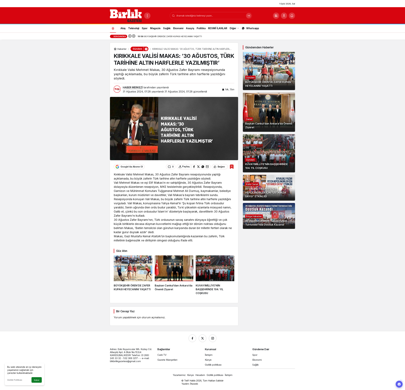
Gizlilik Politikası (14, 380)
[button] (276, 16)
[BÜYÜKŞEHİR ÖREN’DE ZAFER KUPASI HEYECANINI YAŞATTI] (133, 275)
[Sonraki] (134, 36)
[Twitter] (202, 338)
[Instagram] (212, 338)
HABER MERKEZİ (133, 87)
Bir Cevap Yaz (125, 311)
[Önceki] (130, 36)
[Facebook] (192, 338)
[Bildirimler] (292, 16)
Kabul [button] (36, 380)
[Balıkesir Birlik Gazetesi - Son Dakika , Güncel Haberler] (126, 15)
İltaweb (194, 383)
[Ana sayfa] (113, 28)
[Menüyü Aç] (147, 16)
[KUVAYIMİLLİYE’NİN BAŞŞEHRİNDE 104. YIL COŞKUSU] (215, 275)
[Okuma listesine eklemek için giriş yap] (231, 166)
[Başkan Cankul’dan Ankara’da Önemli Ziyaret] (174, 275)
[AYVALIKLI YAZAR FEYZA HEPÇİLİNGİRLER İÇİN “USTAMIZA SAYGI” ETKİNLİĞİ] (269, 188)
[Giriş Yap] (284, 16)
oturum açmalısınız (153, 317)
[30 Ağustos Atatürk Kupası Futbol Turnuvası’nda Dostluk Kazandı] (269, 216)
